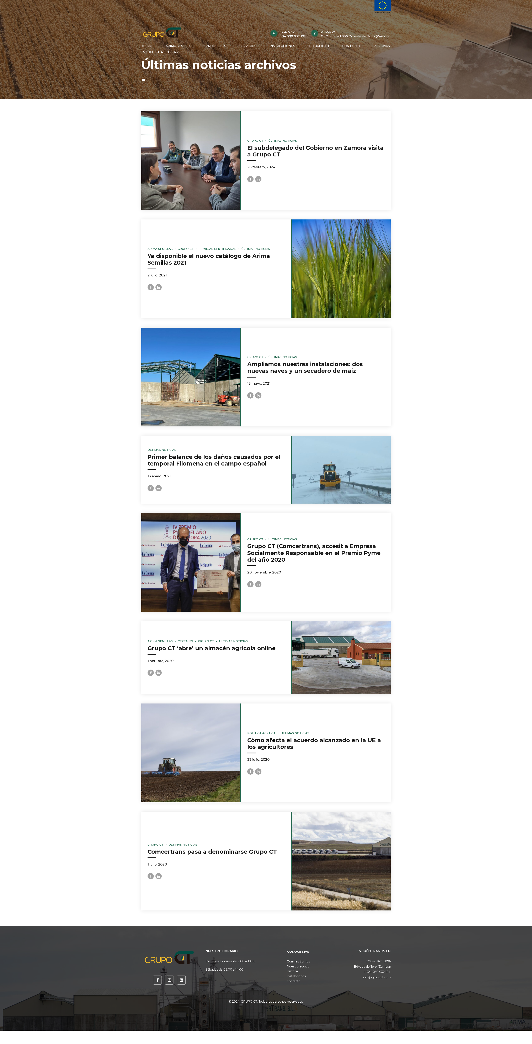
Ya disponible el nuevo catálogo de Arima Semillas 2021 (209, 259)
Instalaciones (296, 976)
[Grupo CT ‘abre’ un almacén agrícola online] (341, 657)
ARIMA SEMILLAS (179, 46)
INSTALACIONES (282, 46)
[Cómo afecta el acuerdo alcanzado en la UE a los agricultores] (190, 752)
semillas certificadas (217, 248)
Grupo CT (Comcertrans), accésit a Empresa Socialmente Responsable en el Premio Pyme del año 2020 (314, 553)
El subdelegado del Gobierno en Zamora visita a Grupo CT (315, 151)
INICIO (147, 46)
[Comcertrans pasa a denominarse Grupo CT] (341, 861)
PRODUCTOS (216, 46)
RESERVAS (381, 46)
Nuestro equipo (298, 966)
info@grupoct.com (377, 977)
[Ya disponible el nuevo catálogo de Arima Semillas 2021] (341, 268)
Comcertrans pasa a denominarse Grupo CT (212, 851)
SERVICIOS (247, 46)
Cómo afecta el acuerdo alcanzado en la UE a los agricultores (314, 743)
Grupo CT (255, 140)
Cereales (185, 641)
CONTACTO (351, 46)
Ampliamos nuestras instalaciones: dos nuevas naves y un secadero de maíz (305, 367)
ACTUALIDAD (318, 46)
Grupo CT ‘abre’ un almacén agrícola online (212, 648)
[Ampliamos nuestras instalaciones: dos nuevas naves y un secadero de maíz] (190, 377)
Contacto (293, 981)
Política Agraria (261, 733)
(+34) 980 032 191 (377, 972)
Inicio (147, 52)
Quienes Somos (298, 961)
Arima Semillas (160, 248)
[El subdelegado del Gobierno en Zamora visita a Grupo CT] (190, 160)
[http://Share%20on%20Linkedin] (258, 179)
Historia (292, 971)
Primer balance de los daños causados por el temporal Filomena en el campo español (214, 460)
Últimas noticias (282, 140)
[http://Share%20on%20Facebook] (250, 179)
